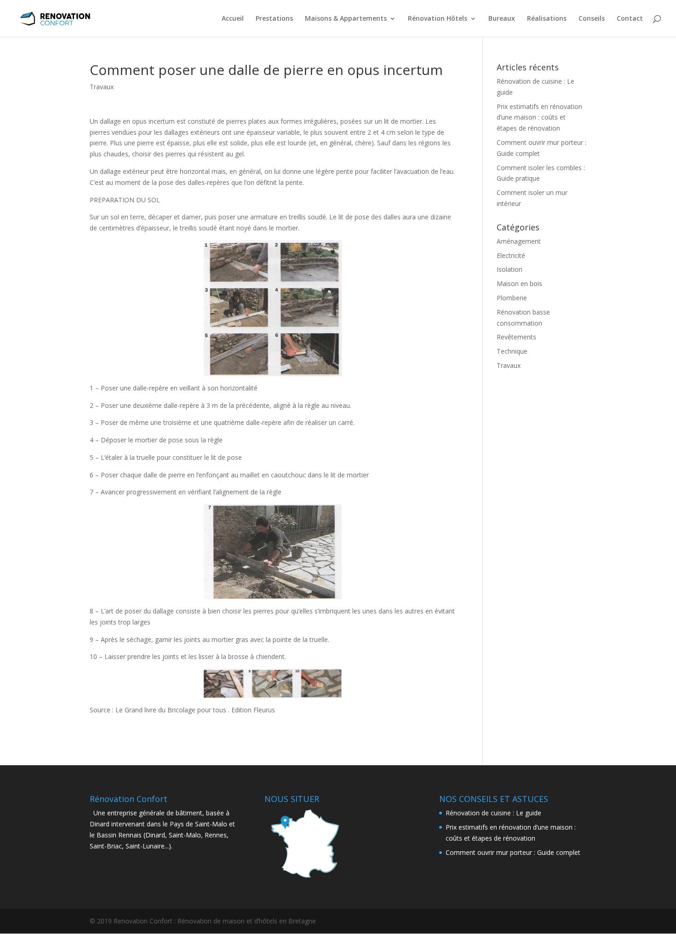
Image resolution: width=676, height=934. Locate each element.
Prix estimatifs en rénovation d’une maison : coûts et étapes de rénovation (539, 117)
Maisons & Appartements (346, 19)
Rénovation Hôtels (437, 19)
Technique (512, 351)
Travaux (102, 86)
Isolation (509, 269)
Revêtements (516, 336)
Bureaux (501, 19)
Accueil (233, 19)
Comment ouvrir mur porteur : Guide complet (513, 852)
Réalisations (547, 19)
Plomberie (512, 297)
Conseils (592, 19)
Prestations (274, 19)
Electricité (511, 255)
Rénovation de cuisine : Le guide (493, 812)
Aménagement (519, 241)
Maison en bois (519, 283)
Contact (630, 19)
